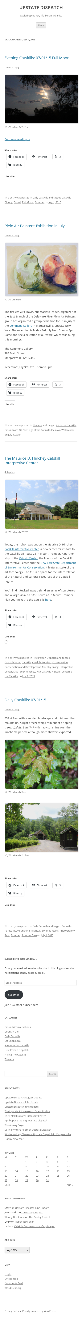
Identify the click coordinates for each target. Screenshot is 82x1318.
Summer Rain (29, 935)
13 (6, 1171)
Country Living (50, 667)
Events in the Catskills (17, 1045)
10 (47, 1166)
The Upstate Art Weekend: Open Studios (27, 1111)
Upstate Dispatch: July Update (21, 1102)
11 (58, 1166)
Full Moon (28, 202)
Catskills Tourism (41, 662)
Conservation (60, 662)
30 (37, 1180)
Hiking (34, 930)
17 (47, 1171)
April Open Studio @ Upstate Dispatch (26, 1120)
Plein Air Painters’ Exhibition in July (35, 225)
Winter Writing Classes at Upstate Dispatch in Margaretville (38, 1134)
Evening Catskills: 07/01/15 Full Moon (37, 57)
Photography (67, 930)
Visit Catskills (43, 671)
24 (47, 1175)
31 (47, 1180)
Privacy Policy (12, 1311)
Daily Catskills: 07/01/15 (25, 699)
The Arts (37, 425)
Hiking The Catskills (15, 1054)
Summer (39, 202)
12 (68, 1166)
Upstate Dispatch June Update (22, 1106)
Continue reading (17, 139)
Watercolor (67, 430)
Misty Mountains (49, 930)
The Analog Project (15, 1125)
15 (26, 1171)
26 (68, 1175)
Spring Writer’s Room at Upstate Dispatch (28, 1129)
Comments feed (14, 1283)
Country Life (11, 1031)
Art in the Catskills (66, 425)
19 (68, 1171)
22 (26, 1175)
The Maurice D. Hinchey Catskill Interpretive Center (32, 460)
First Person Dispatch (45, 657)
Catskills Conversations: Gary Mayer (34, 1226)
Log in (8, 1274)
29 (26, 1180)
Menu (41, 25)
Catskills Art (11, 430)
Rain (7, 935)
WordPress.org (13, 1288)
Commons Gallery (21, 325)
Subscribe (13, 994)
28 (16, 1180)
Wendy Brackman (15, 1217)
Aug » (70, 1185)
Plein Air (55, 430)
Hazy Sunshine (21, 930)
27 (6, 1180)
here (48, 599)
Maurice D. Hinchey (24, 671)
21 (16, 1175)
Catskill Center (28, 558)
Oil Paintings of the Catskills (34, 430)
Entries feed (11, 1278)
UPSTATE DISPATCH (41, 8)
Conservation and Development (23, 667)
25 (58, 1175)
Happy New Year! (14, 1139)
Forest (17, 202)
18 (58, 1171)
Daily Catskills (40, 197)
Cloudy (9, 202)
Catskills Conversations (18, 1027)
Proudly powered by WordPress (38, 1311)
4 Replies (9, 472)
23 (37, 1175)
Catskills (66, 197)
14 (16, 1171)
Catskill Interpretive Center (22, 549)
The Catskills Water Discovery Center (25, 1116)
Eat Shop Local (13, 1040)
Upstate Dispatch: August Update (23, 1097)
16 (37, 1171)
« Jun (7, 1185)
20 (6, 1175)
